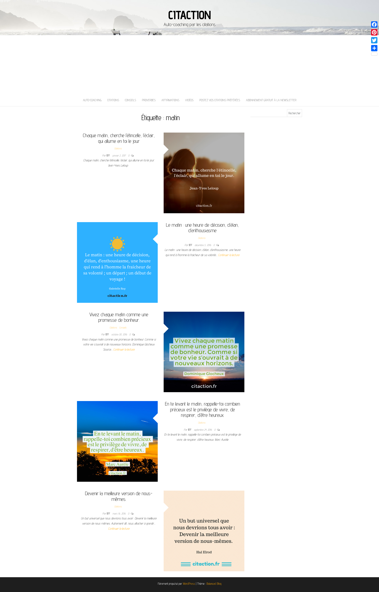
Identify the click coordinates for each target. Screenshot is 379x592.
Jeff (109, 155)
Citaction (189, 15)
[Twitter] (374, 40)
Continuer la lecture (228, 255)
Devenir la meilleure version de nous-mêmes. (118, 496)
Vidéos (189, 100)
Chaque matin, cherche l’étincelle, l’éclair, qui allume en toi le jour (119, 138)
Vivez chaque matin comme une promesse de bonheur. (118, 317)
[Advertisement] (189, 64)
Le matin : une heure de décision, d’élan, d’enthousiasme (202, 228)
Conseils (130, 100)
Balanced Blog (213, 583)
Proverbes (149, 100)
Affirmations (170, 100)
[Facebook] (374, 24)
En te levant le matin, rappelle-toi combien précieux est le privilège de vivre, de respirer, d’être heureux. (202, 409)
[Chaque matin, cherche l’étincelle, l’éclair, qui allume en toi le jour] (204, 172)
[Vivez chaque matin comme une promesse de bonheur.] (204, 352)
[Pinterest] (374, 32)
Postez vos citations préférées (219, 100)
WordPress (189, 583)
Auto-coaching (92, 100)
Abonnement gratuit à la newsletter (271, 100)
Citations (113, 100)
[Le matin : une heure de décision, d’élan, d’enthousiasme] (117, 262)
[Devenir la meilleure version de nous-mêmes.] (204, 530)
